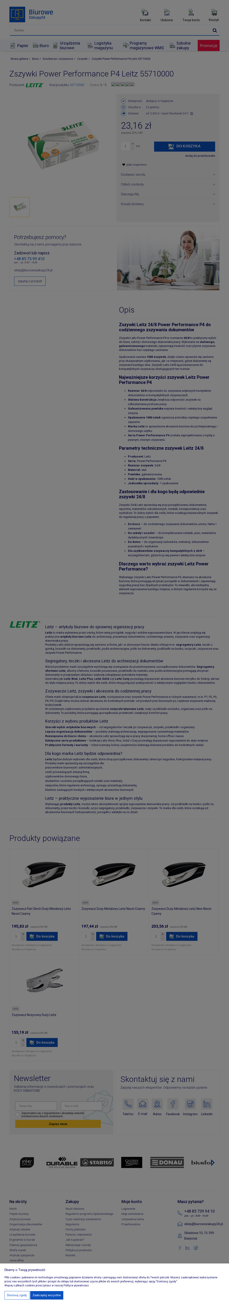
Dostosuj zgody (17, 1295)
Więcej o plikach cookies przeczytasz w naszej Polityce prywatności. (46, 1285)
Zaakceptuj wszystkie (47, 1295)
